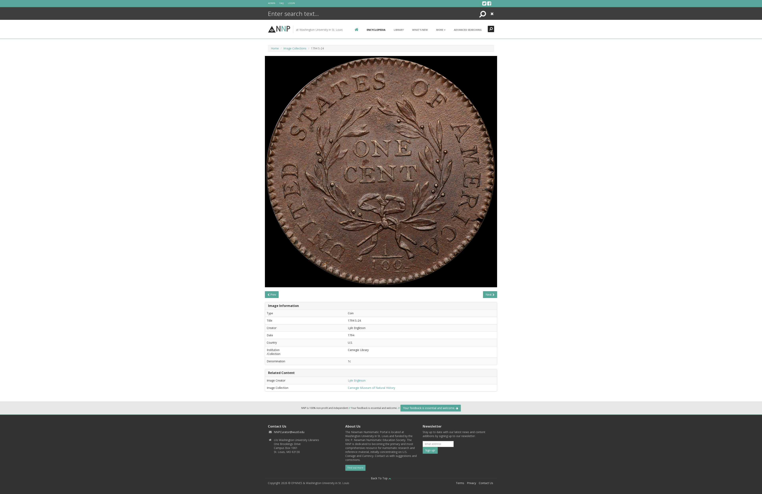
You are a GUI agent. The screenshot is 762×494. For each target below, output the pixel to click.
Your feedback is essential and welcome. (429, 408)
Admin (271, 3)
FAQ (281, 3)
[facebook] (489, 3)
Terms (460, 483)
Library (399, 30)
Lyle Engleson (357, 380)
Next (489, 294)
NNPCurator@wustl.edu (289, 432)
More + (440, 30)
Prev (272, 294)
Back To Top (379, 478)
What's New (420, 30)
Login (291, 3)
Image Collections (294, 48)
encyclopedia (376, 30)
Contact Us (486, 483)
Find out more (355, 467)
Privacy (471, 483)
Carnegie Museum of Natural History (371, 388)
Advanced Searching (468, 30)
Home (275, 48)
